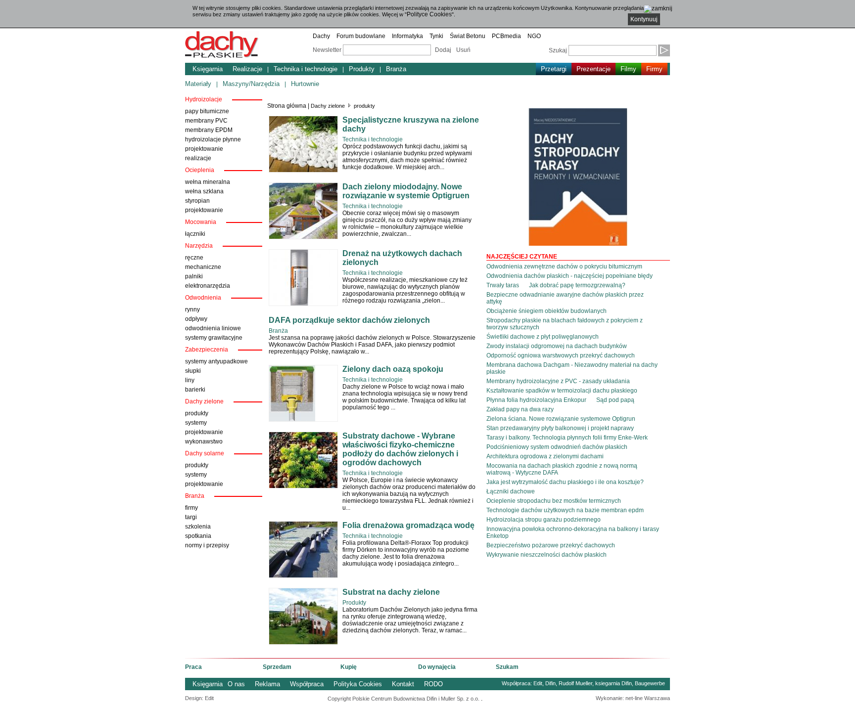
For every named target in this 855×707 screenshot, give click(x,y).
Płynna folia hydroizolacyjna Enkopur (536, 400)
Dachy (321, 36)
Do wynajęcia (437, 666)
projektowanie (204, 148)
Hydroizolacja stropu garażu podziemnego (543, 519)
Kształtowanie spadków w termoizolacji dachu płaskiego (561, 390)
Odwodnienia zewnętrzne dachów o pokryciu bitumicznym (564, 266)
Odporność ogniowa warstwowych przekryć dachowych (560, 355)
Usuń (463, 49)
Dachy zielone (328, 106)
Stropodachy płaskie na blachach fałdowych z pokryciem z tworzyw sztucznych (564, 324)
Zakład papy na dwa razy (520, 409)
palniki (194, 276)
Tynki (436, 36)
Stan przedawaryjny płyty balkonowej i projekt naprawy (560, 428)
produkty (196, 413)
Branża (396, 69)
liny (189, 380)
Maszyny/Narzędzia (251, 84)
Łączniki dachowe (510, 491)
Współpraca (307, 684)
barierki (195, 389)
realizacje (198, 158)
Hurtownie (305, 84)
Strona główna (286, 105)
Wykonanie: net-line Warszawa (633, 698)
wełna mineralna (207, 181)
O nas (236, 684)
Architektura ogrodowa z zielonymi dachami (545, 456)
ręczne (194, 257)
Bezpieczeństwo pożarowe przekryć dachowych (550, 545)
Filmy (628, 69)
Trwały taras (502, 285)
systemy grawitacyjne (213, 337)
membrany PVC (206, 120)
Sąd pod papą (615, 400)
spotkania (198, 535)
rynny (192, 309)
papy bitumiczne (207, 111)
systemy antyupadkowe (216, 361)
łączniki (195, 233)
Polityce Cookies (429, 14)
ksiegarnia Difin (613, 683)
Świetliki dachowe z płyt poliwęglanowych (542, 336)
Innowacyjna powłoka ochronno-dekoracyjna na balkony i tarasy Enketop (572, 532)
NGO (534, 36)
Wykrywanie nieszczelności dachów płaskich (546, 554)
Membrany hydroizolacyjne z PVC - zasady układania (558, 381)
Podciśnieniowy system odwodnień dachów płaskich (556, 446)
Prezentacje (593, 69)
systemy (196, 422)
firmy (191, 507)
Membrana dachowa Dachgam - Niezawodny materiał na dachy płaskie (572, 368)
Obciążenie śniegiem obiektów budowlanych (546, 311)
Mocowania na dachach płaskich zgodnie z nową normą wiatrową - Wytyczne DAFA (561, 469)
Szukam (507, 666)
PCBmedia (506, 36)
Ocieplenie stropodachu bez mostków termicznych (553, 500)
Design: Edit (199, 698)
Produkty (362, 69)
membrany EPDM (209, 130)
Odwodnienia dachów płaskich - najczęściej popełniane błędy (569, 275)
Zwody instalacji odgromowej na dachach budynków (556, 346)
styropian (197, 200)
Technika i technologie (305, 69)
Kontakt (403, 684)
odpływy (196, 318)
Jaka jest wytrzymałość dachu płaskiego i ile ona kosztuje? (565, 482)
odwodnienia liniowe (213, 328)
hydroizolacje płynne (213, 139)
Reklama (267, 684)
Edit (537, 683)
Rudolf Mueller (575, 683)
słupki (193, 370)
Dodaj (443, 49)
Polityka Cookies (357, 684)
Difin (550, 683)
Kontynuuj (644, 19)
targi (191, 517)
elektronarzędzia (207, 285)
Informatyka (407, 36)
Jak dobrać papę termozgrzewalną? (577, 285)
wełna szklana (204, 191)
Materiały (198, 84)
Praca (193, 666)
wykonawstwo (204, 441)
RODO (433, 684)
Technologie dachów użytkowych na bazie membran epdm (565, 510)
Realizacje (247, 69)
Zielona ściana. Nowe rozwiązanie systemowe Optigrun (560, 418)
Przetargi (554, 69)
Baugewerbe (650, 683)
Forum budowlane (360, 36)
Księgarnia (207, 69)
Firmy (654, 69)
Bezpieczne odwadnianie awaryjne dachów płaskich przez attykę (565, 298)
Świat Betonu (467, 36)
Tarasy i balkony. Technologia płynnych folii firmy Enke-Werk (567, 437)
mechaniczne (203, 267)
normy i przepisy (207, 545)
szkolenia (198, 526)
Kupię (348, 666)
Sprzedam (277, 666)
